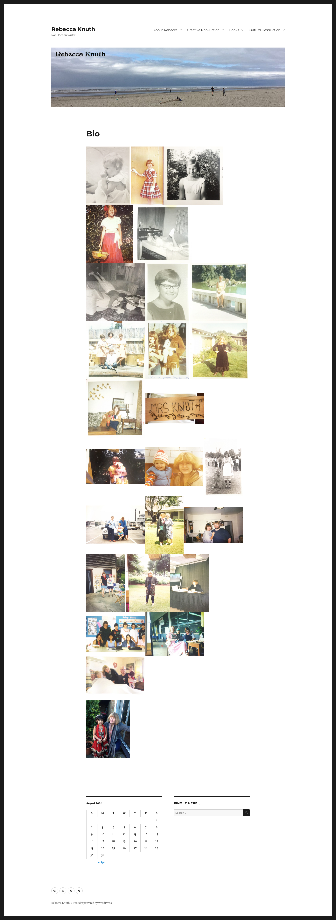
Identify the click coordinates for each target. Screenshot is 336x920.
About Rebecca (165, 30)
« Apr (101, 862)
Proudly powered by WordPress (92, 903)
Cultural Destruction (264, 30)
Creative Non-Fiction (203, 30)
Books (234, 30)
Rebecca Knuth (73, 29)
